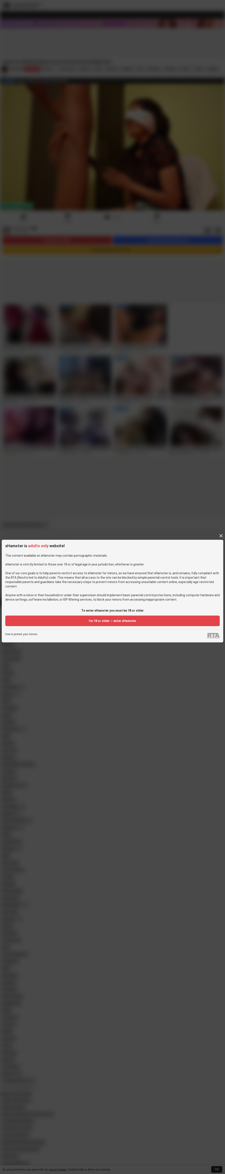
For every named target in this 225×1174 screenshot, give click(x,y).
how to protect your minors (21, 634)
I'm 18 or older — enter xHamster (112, 621)
